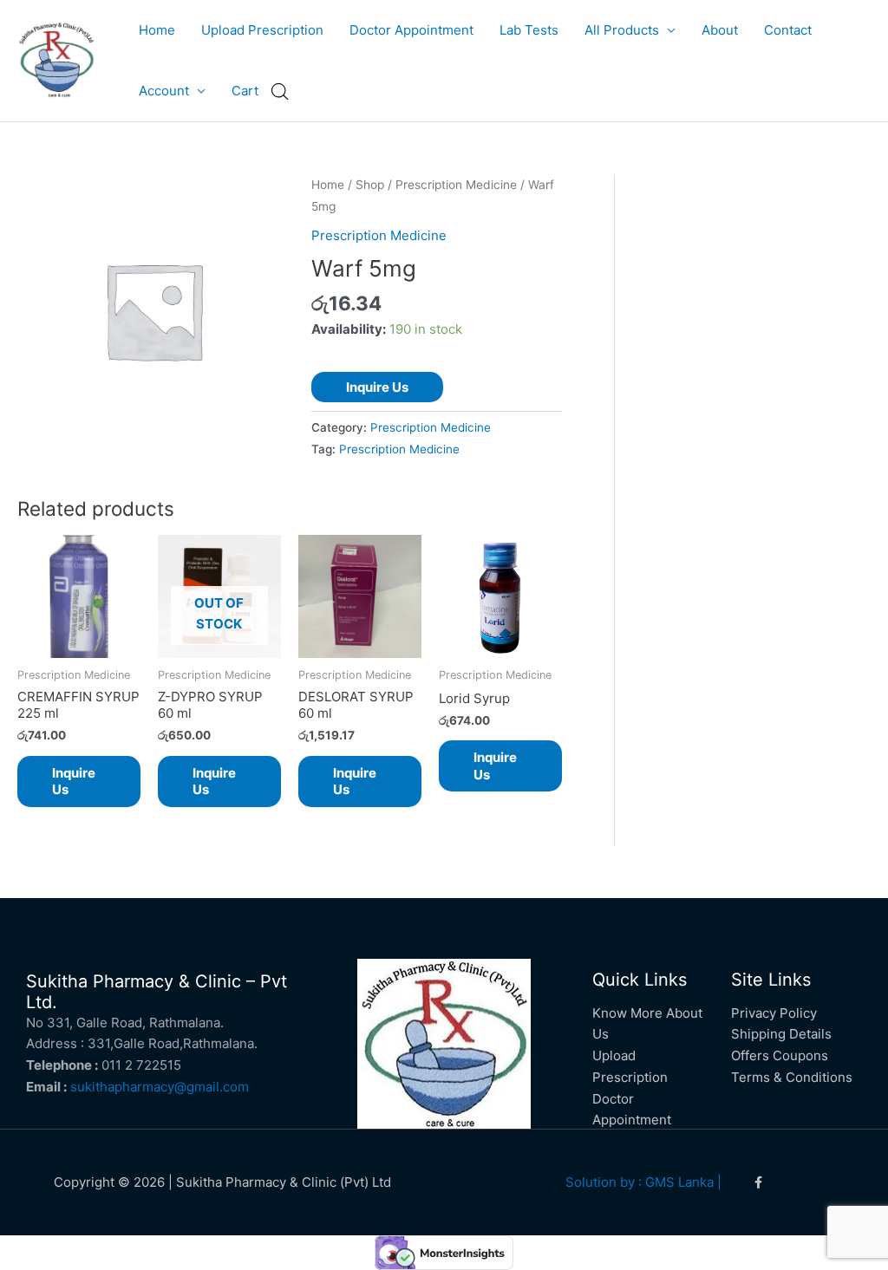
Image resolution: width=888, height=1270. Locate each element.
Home (157, 30)
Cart (245, 90)
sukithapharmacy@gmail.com (159, 1086)
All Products (621, 30)
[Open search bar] (280, 91)
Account (164, 90)
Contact (788, 30)
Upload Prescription (262, 30)
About (720, 30)
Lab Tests (529, 30)
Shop (370, 185)
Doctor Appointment (411, 30)
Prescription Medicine (456, 185)
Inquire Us (377, 387)
